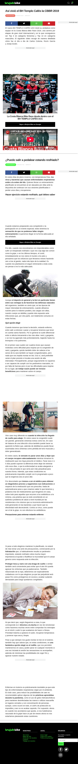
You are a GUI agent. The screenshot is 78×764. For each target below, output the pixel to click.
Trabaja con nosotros (29, 741)
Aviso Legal (43, 735)
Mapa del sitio (27, 736)
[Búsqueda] (68, 3)
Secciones (26, 735)
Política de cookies (46, 736)
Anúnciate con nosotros (30, 738)
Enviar (61, 743)
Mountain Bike (10, 15)
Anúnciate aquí (30, 48)
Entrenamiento (10, 164)
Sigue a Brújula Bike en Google (30, 124)
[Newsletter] (72, 3)
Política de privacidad (46, 738)
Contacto (25, 739)
